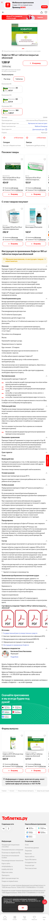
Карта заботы (29, 857)
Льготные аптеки (31, 868)
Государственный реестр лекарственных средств (20, 633)
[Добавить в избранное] (22, 159)
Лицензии (28, 851)
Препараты (6, 875)
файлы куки (8, 901)
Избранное (34, 919)
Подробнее (14, 657)
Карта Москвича (30, 859)
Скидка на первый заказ (10, 881)
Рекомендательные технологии (12, 861)
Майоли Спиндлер (41, 126)
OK (23, 908)
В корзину (36, 63)
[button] (23, 48)
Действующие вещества (10, 878)
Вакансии (28, 854)
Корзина (24, 919)
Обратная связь (7, 872)
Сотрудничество (30, 862)
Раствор (7, 79)
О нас (27, 845)
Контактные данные (32, 848)
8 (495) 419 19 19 (7, 869)
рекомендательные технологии (24, 899)
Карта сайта (6, 864)
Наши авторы (29, 865)
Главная (5, 919)
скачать (44, 7)
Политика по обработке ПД (11, 853)
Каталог (15, 919)
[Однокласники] (8, 828)
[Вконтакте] (3, 828)
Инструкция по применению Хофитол (16, 645)
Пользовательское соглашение (12, 850)
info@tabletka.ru (7, 866)
